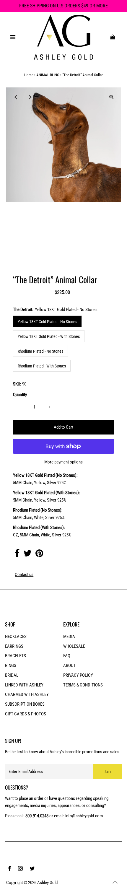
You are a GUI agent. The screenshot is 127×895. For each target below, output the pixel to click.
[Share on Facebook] (16, 555)
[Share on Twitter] (27, 555)
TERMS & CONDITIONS (83, 685)
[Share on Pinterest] (39, 555)
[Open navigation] (13, 37)
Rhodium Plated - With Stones (42, 366)
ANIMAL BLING (47, 75)
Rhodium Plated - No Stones (40, 351)
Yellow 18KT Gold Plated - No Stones (47, 321)
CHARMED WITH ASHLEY (27, 694)
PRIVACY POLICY (78, 675)
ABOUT (69, 665)
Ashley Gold (47, 882)
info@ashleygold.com (84, 815)
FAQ (66, 655)
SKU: (17, 384)
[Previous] (15, 96)
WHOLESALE (74, 646)
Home (28, 75)
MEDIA (69, 636)
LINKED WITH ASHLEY (24, 685)
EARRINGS (14, 646)
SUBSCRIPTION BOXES (25, 704)
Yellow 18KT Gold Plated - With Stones (49, 336)
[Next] (30, 96)
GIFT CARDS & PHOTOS (25, 714)
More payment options (63, 462)
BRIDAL (11, 675)
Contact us (24, 574)
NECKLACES (16, 636)
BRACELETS (15, 655)
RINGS (10, 665)
